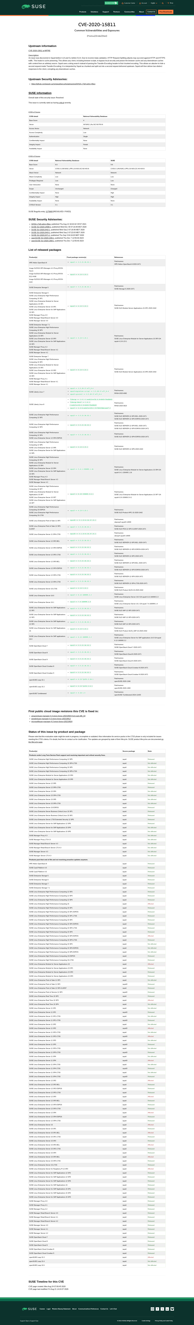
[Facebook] (157, 1309)
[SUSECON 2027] (111, 3)
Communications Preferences (88, 1309)
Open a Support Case (32, 1321)
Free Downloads (166, 12)
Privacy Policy (159, 1321)
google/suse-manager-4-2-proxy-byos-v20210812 (51, 719)
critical (61, 103)
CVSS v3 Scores (34, 156)
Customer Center (129, 3)
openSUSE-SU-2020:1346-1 (42, 238)
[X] (162, 1309)
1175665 (49, 211)
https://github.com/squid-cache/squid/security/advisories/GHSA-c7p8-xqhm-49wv (63, 84)
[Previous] (91, 36)
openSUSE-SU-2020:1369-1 (42, 241)
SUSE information (40, 92)
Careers (42, 1309)
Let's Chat (113, 1309)
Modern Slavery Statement (61, 1309)
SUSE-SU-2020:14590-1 (41, 227)
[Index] (99, 36)
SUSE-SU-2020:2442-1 (40, 230)
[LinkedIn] (167, 1309)
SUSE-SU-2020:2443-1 (40, 232)
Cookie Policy (169, 1321)
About (74, 1309)
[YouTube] (152, 1309)
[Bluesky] (172, 1309)
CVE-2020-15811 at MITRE (39, 51)
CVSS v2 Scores (34, 112)
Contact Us (151, 12)
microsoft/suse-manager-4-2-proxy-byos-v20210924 (51, 722)
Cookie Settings (146, 1321)
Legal (48, 1309)
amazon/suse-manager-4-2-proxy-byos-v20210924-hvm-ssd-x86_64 (58, 716)
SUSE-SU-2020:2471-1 (40, 235)
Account (144, 3)
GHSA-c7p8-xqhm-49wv (41, 224)
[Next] (104, 36)
